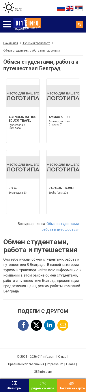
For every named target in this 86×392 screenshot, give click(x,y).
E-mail (70, 364)
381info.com (43, 371)
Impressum (55, 364)
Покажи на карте (72, 388)
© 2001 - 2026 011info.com (36, 356)
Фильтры (14, 388)
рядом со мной (42, 388)
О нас (62, 356)
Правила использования (26, 364)
